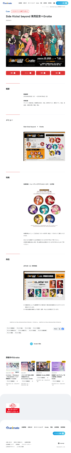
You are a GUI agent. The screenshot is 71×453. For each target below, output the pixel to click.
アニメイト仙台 (20, 328)
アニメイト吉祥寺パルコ (11, 330)
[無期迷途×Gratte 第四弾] (43, 374)
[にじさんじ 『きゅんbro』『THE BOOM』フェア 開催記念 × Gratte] (12, 374)
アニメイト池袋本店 (10, 328)
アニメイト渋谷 (28, 328)
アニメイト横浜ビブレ (22, 330)
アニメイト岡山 (18, 332)
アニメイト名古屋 (32, 330)
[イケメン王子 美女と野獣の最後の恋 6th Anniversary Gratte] (28, 374)
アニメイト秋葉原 (36, 328)
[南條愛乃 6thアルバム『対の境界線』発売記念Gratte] (58, 374)
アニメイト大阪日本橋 (42, 330)
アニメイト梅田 (10, 332)
